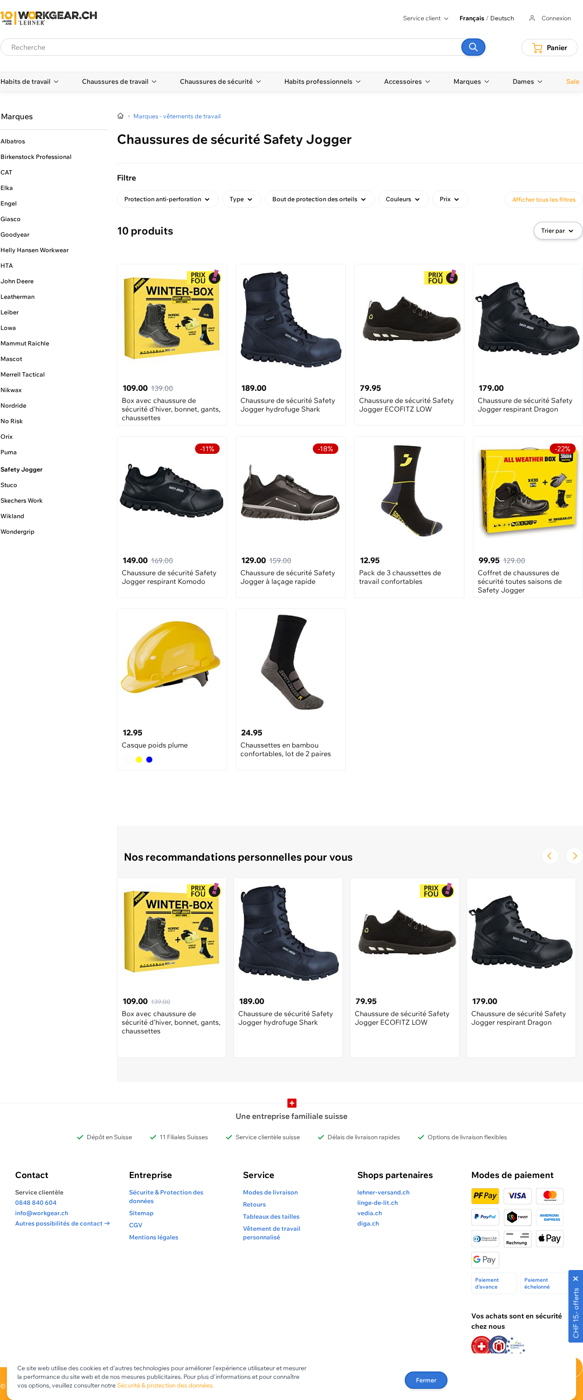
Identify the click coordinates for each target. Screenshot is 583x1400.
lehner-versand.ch (383, 1192)
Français (472, 18)
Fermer (426, 1380)
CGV (135, 1225)
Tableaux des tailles (271, 1216)
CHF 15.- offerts (575, 1313)
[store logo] (48, 18)
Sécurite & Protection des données (166, 1196)
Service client (422, 18)
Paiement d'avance (487, 1283)
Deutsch (502, 18)
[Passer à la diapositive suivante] (574, 856)
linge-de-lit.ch (377, 1203)
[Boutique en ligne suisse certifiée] (481, 1346)
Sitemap (141, 1213)
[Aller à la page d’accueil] (121, 116)
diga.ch (368, 1223)
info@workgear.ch (41, 1213)
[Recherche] (473, 47)
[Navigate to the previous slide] (550, 856)
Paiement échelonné (537, 1283)
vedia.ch (369, 1213)
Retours (254, 1204)
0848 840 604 (36, 1203)
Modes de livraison (270, 1192)
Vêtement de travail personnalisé (271, 1233)
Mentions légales (153, 1237)
